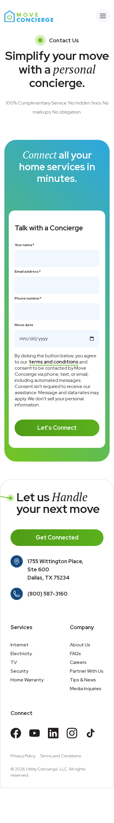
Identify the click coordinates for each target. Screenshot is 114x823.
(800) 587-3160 (47, 593)
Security (19, 671)
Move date (24, 325)
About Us (80, 645)
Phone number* (28, 298)
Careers (78, 662)
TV (14, 662)
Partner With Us (86, 671)
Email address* (28, 272)
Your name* (24, 245)
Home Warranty (27, 680)
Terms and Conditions (60, 755)
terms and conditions (53, 362)
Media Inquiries (85, 688)
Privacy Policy (23, 755)
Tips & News (83, 680)
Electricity (21, 653)
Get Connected (57, 537)
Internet (20, 645)
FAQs (75, 653)
